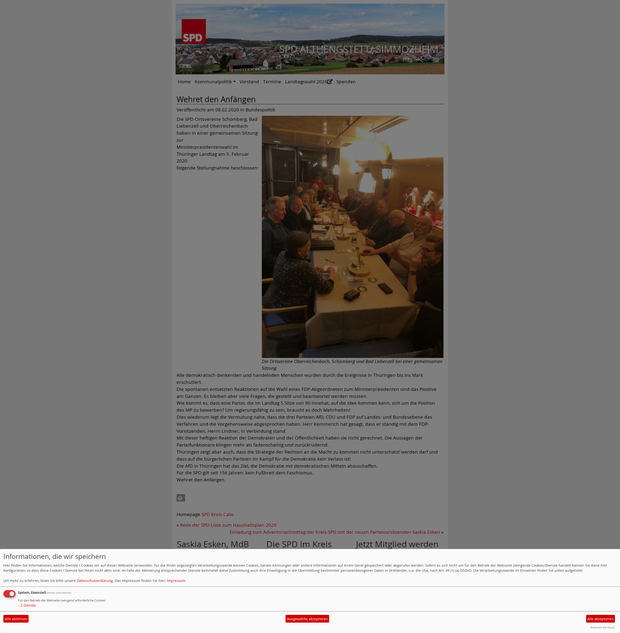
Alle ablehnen (16, 619)
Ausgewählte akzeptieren (307, 619)
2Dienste (27, 605)
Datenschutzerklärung (95, 580)
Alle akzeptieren (600, 619)
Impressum (176, 580)
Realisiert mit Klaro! (602, 627)
